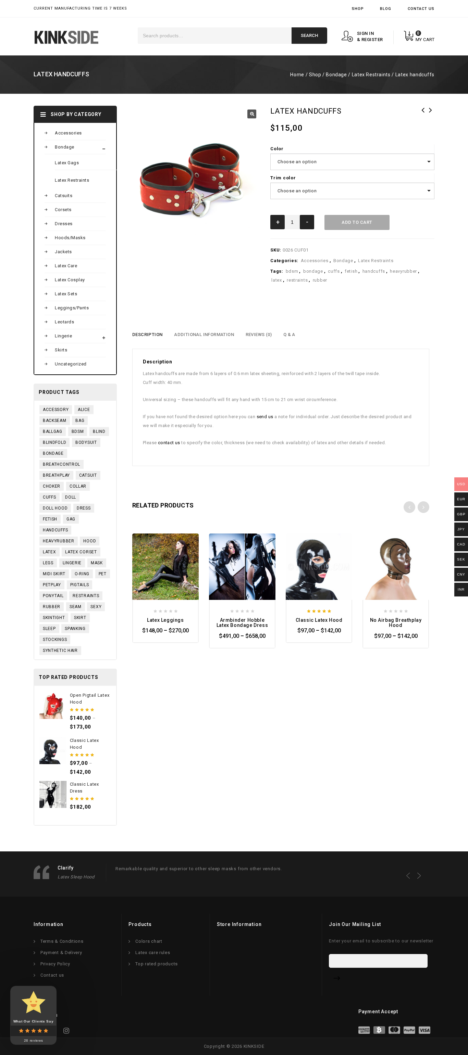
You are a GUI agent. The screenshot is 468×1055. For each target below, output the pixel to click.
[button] (251, 114)
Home (297, 74)
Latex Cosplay (70, 279)
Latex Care (66, 265)
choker (51, 486)
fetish (351, 271)
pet (103, 573)
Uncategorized (71, 363)
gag (70, 519)
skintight (54, 617)
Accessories (315, 260)
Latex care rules (152, 952)
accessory (56, 409)
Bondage (336, 74)
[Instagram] (68, 1032)
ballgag (52, 431)
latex (276, 280)
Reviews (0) (259, 334)
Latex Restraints (371, 74)
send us (265, 416)
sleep (49, 628)
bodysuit (86, 442)
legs (48, 563)
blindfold (54, 442)
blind (99, 431)
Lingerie (63, 335)
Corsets (63, 209)
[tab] (147, 334)
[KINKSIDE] (66, 37)
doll (70, 497)
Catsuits (63, 195)
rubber (320, 280)
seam (76, 606)
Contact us (52, 975)
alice (84, 409)
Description (147, 334)
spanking (75, 628)
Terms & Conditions (62, 941)
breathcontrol (61, 464)
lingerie (72, 563)
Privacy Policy (55, 963)
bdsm (292, 271)
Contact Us (421, 9)
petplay (52, 584)
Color (277, 148)
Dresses (64, 223)
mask (97, 563)
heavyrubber (403, 271)
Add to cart (357, 222)
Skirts (61, 349)
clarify (66, 868)
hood (89, 541)
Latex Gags (67, 162)
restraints (297, 280)
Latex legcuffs (423, 115)
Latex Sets (66, 293)
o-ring (82, 573)
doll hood (55, 508)
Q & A (289, 334)
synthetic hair (60, 650)
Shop (358, 9)
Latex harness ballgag (430, 115)
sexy (95, 606)
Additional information (204, 334)
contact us (169, 442)
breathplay (56, 475)
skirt (80, 617)
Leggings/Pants (72, 307)
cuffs (334, 271)
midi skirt (54, 573)
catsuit (88, 475)
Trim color (283, 177)
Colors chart (148, 941)
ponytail (53, 595)
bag (79, 420)
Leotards (64, 321)
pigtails (79, 584)
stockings (55, 639)
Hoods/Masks (70, 237)
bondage (313, 271)
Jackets (63, 251)
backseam (54, 420)
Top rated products (156, 963)
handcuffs (373, 271)
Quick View (143, 544)
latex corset (81, 552)
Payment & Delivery (61, 952)
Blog (385, 9)
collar (78, 486)
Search (309, 35)
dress (84, 508)
